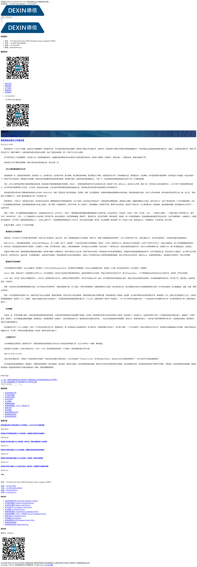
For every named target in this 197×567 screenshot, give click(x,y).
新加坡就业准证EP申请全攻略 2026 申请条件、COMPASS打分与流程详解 (22, 425)
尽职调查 (8, 410)
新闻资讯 (8, 90)
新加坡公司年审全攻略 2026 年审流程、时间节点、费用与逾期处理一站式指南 (24, 441)
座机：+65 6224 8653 (8, 486)
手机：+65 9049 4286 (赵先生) (11, 488)
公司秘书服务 (10, 395)
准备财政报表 (10, 403)
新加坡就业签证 (10, 414)
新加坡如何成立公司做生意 (12, 140)
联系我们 (8, 92)
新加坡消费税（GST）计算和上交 (17, 406)
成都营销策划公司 (83, 563)
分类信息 (66, 563)
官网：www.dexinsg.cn (8, 492)
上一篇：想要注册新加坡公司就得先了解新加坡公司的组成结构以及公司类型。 (29, 380)
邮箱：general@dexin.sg (9, 490)
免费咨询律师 (39, 563)
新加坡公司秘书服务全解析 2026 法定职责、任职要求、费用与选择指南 (22, 458)
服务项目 (8, 86)
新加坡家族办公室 (11, 412)
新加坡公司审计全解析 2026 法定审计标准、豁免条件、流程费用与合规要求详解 (24, 466)
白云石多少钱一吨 (7, 563)
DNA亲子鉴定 (19, 563)
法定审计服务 (10, 397)
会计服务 (8, 401)
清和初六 (73, 563)
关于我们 (8, 88)
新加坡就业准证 (10, 416)
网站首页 (8, 84)
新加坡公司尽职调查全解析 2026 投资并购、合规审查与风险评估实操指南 (22, 433)
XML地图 (49, 565)
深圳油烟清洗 (49, 563)
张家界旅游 (29, 563)
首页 (6, 136)
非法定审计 (9, 399)
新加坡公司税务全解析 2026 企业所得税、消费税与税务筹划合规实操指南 (22, 450)
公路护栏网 (58, 563)
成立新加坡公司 (10, 393)
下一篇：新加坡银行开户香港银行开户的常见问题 (19, 382)
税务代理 (8, 408)
